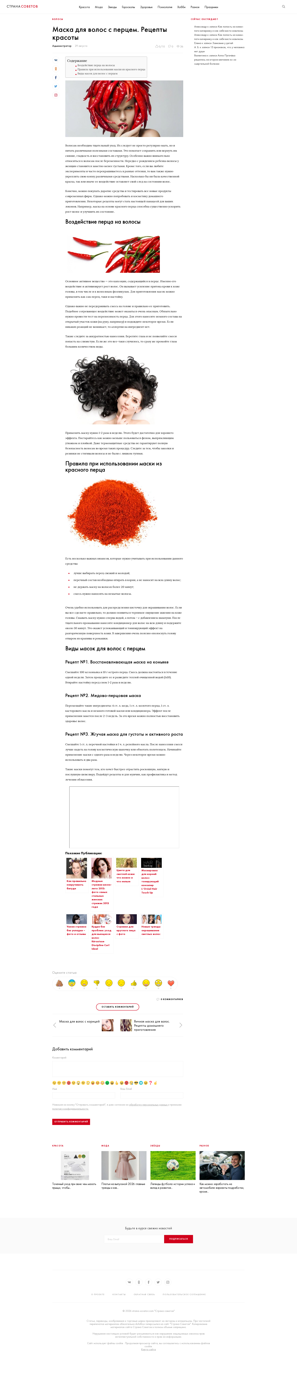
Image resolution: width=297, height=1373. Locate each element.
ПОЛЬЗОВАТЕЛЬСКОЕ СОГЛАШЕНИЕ (184, 1294)
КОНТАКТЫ (119, 1294)
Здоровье (146, 7)
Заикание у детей (222, 43)
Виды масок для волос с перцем (98, 73)
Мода (99, 7)
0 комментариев (172, 999)
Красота (84, 7)
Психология (165, 7)
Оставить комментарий (118, 1007)
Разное (195, 7)
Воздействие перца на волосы (96, 65)
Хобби (181, 7)
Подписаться (178, 1239)
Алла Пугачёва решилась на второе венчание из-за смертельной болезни (215, 59)
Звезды (112, 7)
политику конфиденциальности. (70, 1109)
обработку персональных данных (148, 1104)
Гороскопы (128, 7)
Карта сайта (148, 1349)
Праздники (211, 7)
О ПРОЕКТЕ (98, 1294)
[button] (54, 1025)
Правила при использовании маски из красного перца (111, 69)
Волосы (57, 19)
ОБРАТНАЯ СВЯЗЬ (144, 1294)
